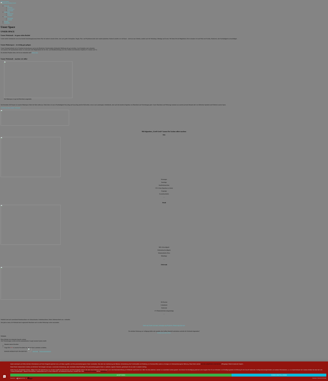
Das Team (10, 10)
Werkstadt (10, 18)
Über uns (6, 6)
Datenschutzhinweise (90, 371)
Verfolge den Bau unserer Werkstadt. (11, 107)
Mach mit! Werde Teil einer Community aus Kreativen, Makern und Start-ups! (164, 325)
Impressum (35, 351)
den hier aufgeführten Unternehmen (211, 364)
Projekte (10, 19)
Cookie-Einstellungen (279, 375)
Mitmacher (7, 12)
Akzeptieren (121, 375)
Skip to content (5, 1)
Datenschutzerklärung (45, 351)
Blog (5, 16)
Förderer (10, 15)
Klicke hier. (35, 52)
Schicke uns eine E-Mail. (164, 332)
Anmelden (7, 23)
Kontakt (6, 21)
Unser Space (11, 9)
